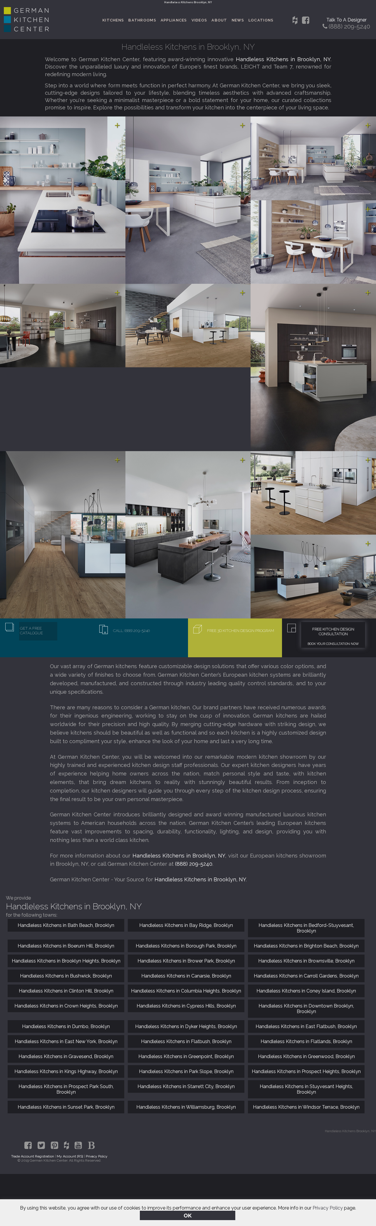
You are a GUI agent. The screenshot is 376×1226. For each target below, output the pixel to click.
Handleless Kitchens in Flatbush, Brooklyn (186, 1041)
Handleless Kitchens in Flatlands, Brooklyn (306, 1041)
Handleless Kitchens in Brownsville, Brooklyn (306, 961)
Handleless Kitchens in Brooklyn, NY (283, 59)
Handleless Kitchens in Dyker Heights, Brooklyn (186, 1026)
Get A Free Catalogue (31, 630)
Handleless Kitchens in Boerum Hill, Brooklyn (66, 946)
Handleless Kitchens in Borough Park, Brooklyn (186, 946)
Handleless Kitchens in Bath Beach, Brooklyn (66, 925)
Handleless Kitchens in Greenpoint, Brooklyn (186, 1056)
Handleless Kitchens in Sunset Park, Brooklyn (66, 1107)
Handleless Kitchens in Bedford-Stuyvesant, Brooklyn (306, 928)
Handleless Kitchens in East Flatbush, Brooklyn (306, 1026)
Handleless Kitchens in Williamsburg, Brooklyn (186, 1107)
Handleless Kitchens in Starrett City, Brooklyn (186, 1086)
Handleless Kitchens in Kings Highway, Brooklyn (66, 1071)
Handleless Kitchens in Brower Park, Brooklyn (186, 961)
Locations (261, 20)
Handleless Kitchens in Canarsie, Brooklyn (186, 976)
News (238, 20)
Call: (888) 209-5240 (131, 630)
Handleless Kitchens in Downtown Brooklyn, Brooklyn (306, 1008)
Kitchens (113, 20)
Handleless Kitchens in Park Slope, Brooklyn (186, 1071)
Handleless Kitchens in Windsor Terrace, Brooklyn (306, 1107)
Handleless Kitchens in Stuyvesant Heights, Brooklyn (306, 1089)
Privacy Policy (328, 1208)
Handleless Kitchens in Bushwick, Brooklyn (66, 976)
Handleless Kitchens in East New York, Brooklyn (66, 1041)
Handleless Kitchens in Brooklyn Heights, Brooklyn (66, 961)
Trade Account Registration (32, 1156)
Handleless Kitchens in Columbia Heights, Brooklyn (186, 991)
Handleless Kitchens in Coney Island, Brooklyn (306, 991)
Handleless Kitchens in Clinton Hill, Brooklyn (66, 991)
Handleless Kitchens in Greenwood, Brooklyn (306, 1056)
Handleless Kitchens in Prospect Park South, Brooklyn (66, 1089)
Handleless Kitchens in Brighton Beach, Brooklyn (306, 946)
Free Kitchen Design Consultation (333, 631)
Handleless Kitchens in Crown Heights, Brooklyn (66, 1006)
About (219, 20)
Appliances (174, 20)
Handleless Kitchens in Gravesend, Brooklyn (66, 1056)
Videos (199, 20)
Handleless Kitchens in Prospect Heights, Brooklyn (306, 1071)
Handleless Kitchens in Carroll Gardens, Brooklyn (306, 976)
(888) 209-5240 (193, 864)
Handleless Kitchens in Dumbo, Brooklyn (66, 1026)
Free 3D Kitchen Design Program (240, 630)
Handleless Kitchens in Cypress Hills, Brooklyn (186, 1006)
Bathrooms (142, 20)
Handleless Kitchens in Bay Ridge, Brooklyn (186, 925)
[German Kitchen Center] (26, 30)
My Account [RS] (70, 1156)
